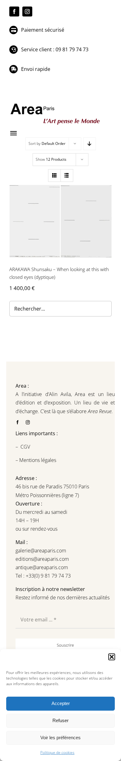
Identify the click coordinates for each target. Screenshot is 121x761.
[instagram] (27, 11)
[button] (112, 657)
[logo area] (55, 103)
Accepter (61, 703)
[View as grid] (54, 175)
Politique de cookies (57, 752)
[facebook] (14, 11)
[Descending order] (89, 144)
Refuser (60, 720)
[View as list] (67, 175)
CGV (25, 446)
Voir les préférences (60, 737)
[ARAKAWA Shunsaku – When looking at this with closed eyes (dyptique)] (60, 221)
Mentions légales (37, 460)
